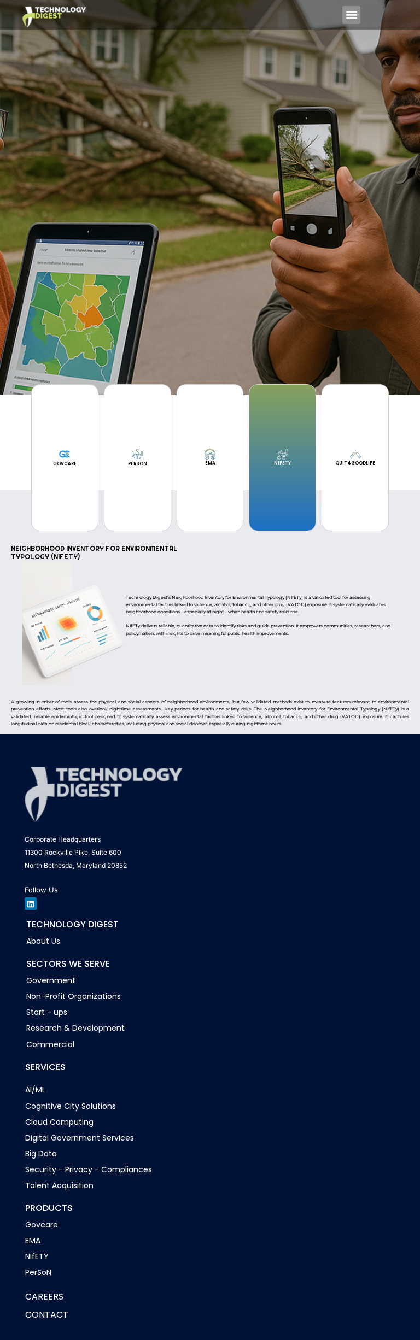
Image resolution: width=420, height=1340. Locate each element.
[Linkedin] (31, 903)
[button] (351, 15)
